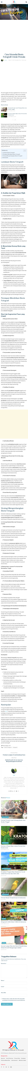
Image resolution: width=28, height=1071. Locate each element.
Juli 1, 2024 (4, 899)
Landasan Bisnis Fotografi (9, 152)
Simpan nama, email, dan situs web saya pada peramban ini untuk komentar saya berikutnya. (13, 999)
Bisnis (3, 918)
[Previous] (13, 120)
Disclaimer (23, 1058)
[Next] (15, 120)
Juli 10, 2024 (4, 875)
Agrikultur (5, 817)
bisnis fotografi (7, 747)
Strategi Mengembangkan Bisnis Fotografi (12, 155)
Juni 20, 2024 (4, 949)
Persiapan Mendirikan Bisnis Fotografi (11, 154)
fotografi (15, 747)
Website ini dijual (22, 1060)
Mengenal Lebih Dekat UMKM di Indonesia (13, 922)
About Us (3, 1058)
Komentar (4, 963)
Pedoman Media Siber (5, 1060)
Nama (3, 980)
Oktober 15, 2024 (12, 110)
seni (6, 711)
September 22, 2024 (5, 923)
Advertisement (14, 1060)
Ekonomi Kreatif (6, 868)
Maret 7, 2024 (12, 60)
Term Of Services (9, 1058)
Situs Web (3, 992)
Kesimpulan (5, 157)
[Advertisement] (14, 34)
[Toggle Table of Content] (24, 151)
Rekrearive (6, 1053)
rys (6, 60)
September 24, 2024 (12, 116)
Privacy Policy (17, 1058)
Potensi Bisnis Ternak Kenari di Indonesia (13, 897)
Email (3, 986)
